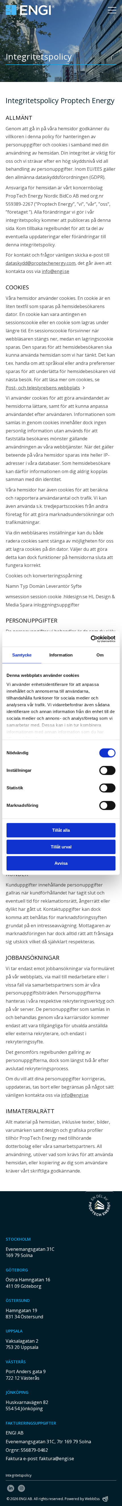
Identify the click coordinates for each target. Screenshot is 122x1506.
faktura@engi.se (56, 1458)
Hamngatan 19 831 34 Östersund (24, 1313)
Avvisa (61, 863)
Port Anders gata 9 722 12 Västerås (26, 1374)
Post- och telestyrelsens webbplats (43, 388)
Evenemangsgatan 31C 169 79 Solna (30, 1252)
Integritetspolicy (18, 1475)
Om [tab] (100, 655)
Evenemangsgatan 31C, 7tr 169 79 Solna (48, 1441)
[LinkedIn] (10, 1488)
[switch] (107, 770)
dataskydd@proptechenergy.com (40, 263)
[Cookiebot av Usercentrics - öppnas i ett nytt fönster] (90, 639)
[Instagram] (21, 1488)
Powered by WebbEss (82, 1498)
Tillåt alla (61, 830)
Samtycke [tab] (22, 655)
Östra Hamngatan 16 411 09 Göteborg (28, 1283)
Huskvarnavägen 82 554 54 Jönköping (27, 1405)
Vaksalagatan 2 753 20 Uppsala (22, 1344)
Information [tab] (61, 655)
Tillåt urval (61, 846)
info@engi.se (55, 271)
